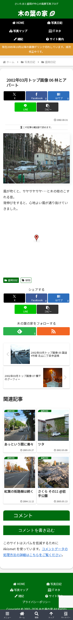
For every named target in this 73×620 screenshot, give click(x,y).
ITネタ (55, 590)
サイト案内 (55, 596)
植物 (27, 280)
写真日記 (56, 584)
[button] (47, 107)
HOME (20, 584)
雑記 (21, 596)
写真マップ (20, 590)
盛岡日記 (13, 280)
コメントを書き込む (36, 530)
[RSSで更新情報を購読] (53, 331)
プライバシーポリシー (36, 602)
